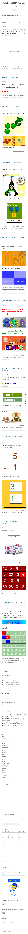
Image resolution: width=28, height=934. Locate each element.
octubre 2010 (5, 765)
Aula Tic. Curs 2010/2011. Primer (13, 106)
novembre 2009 (5, 783)
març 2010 (4, 775)
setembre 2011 (5, 749)
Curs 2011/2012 (16, 66)
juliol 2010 (4, 768)
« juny (3, 844)
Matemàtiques (5, 68)
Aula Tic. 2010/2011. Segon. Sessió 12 (13, 604)
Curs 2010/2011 (20, 95)
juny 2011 (4, 750)
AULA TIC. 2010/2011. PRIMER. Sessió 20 (12, 369)
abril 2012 (4, 736)
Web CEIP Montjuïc (6, 688)
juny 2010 (4, 770)
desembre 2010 (5, 761)
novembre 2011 (5, 745)
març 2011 (4, 756)
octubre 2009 (5, 784)
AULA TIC (15, 95)
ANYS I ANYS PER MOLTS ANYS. (16, 723)
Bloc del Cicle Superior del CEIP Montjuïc (11, 684)
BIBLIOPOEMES (5, 697)
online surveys (12, 922)
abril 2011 (4, 754)
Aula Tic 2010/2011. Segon (11, 77)
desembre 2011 (5, 743)
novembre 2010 (5, 763)
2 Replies (4, 26)
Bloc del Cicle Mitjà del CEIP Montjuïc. (10, 682)
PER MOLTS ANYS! (17, 357)
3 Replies (4, 165)
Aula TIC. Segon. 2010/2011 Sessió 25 (13, 238)
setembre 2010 (5, 766)
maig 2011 (4, 752)
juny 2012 (4, 734)
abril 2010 (4, 774)
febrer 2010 (4, 777)
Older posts (5, 671)
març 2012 (4, 738)
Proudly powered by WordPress (8, 931)
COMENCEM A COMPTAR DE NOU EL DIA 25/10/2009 (12, 909)
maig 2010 (4, 772)
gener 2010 (4, 779)
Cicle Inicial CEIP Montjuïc (14, 3)
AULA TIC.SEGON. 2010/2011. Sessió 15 (12, 523)
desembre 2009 (5, 781)
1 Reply (3, 305)
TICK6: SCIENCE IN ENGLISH (8, 686)
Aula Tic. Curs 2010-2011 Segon (13, 162)
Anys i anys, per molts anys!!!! (11, 722)
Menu (14, 9)
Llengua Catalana (6, 289)
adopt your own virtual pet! (8, 814)
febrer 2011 (4, 757)
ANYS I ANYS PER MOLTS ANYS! (16, 725)
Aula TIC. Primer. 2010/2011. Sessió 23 (14, 301)
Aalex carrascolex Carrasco (8, 714)
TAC (10, 153)
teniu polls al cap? (6, 922)
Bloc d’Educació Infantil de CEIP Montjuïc (11, 679)
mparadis (19, 68)
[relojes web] (5, 860)
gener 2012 (4, 741)
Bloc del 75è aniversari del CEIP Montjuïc (11, 680)
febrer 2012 (4, 740)
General (4, 357)
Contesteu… (5, 918)
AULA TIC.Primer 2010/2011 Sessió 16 (14, 438)
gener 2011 (4, 759)
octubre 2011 (5, 747)
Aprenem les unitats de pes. (12, 23)
